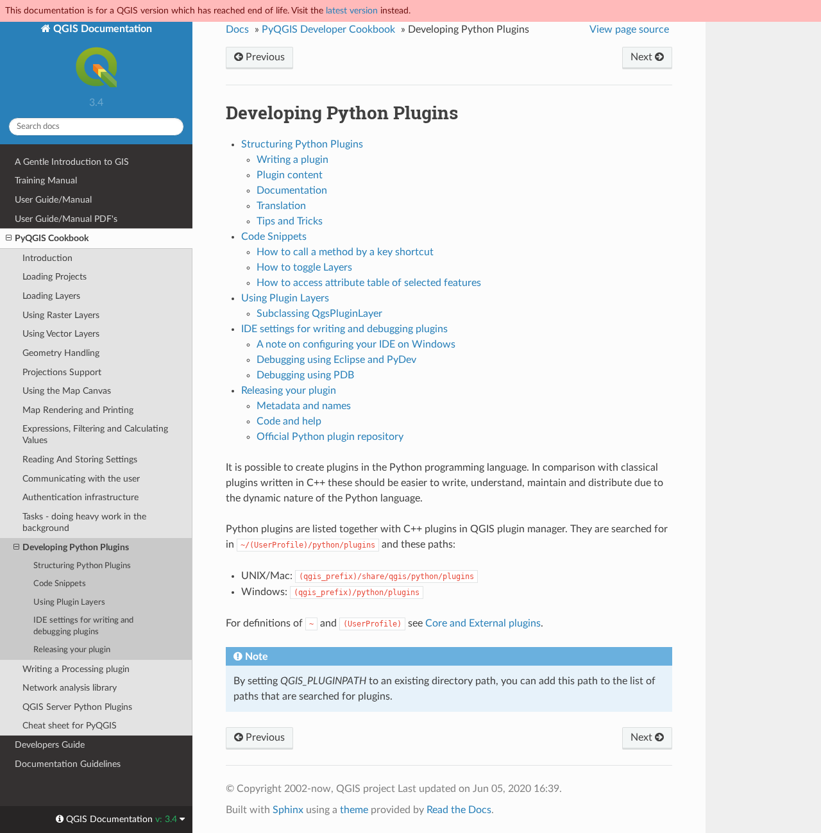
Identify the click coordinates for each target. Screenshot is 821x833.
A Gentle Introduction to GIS (72, 162)
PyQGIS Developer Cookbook (328, 29)
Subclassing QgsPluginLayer (319, 313)
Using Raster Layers (60, 315)
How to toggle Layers (304, 267)
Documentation (292, 190)
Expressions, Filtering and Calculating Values (95, 434)
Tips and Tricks (290, 221)
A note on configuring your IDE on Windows (356, 344)
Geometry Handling (60, 353)
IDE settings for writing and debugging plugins (83, 626)
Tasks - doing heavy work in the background (84, 522)
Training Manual (46, 180)
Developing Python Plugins (75, 547)
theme (354, 810)
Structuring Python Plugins (82, 566)
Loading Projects (54, 277)
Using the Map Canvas (66, 391)
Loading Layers (51, 296)
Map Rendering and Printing (77, 410)
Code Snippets (59, 584)
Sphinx (288, 810)
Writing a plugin (292, 160)
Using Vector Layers (60, 334)
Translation (281, 206)
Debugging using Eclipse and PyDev (336, 360)
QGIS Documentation (101, 29)
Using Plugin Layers (69, 602)
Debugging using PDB (305, 375)
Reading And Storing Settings (79, 459)
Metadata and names (304, 406)
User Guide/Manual (53, 200)
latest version (352, 10)
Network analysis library (69, 688)
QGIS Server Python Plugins (77, 707)
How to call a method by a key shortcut (345, 252)
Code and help (289, 421)
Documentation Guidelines (68, 764)
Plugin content (290, 175)
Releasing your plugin (71, 650)
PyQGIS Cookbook (52, 238)
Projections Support (61, 372)
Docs (237, 29)
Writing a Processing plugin (76, 669)
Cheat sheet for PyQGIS (69, 725)
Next (643, 57)
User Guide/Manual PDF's (66, 219)
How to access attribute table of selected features (369, 283)
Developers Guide (50, 745)
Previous (264, 57)
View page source (629, 29)
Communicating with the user (81, 479)
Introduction (47, 258)
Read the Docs (459, 810)
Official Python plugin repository (330, 437)
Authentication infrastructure (80, 497)
